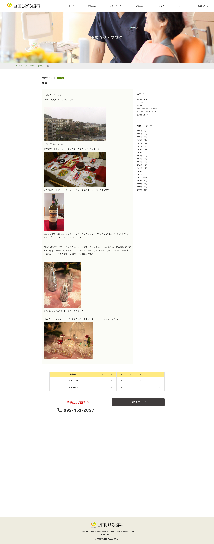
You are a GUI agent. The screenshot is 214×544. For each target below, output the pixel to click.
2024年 (139, 137)
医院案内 (139, 6)
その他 (40, 66)
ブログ (181, 6)
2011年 (139, 177)
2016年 (139, 162)
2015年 (139, 165)
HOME (15, 66)
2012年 (139, 174)
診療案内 (92, 6)
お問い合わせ (204, 6)
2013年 (139, 171)
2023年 (139, 140)
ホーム (71, 6)
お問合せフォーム (138, 402)
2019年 (139, 152)
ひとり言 (140, 102)
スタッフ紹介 (115, 6)
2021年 (139, 146)
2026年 (139, 131)
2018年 (139, 156)
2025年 (139, 134)
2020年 (139, 149)
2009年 (139, 184)
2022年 (139, 143)
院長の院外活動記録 (144, 108)
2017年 (139, 159)
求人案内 (161, 6)
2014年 (139, 168)
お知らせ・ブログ (28, 66)
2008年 (139, 187)
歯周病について (143, 115)
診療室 (139, 105)
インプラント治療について (147, 112)
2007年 (139, 190)
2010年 (139, 181)
